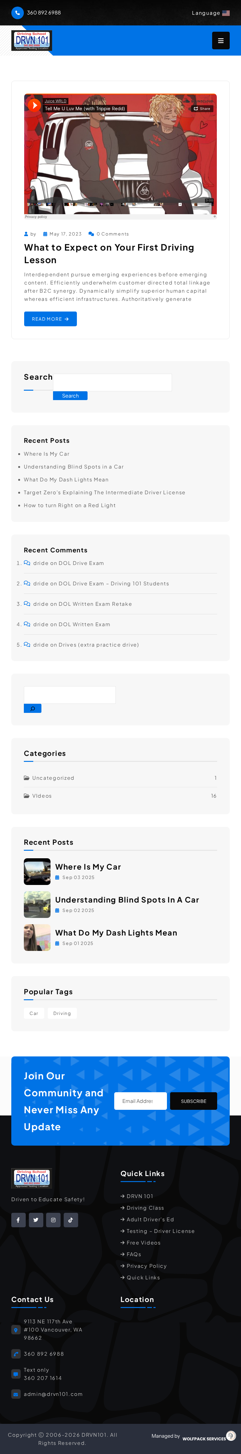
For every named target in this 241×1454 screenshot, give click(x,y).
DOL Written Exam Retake (95, 603)
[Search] (32, 708)
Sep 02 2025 (78, 910)
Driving (62, 1013)
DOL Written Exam (84, 624)
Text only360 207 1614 (43, 1373)
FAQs (134, 1254)
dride (41, 563)
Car (34, 1013)
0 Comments (113, 233)
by (33, 233)
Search (38, 377)
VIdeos (42, 795)
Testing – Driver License (161, 1231)
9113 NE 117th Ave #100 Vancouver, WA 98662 (53, 1329)
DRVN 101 (140, 1196)
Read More (47, 319)
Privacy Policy (147, 1265)
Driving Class (145, 1207)
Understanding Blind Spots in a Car (74, 466)
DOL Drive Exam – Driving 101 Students (114, 583)
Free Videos (144, 1242)
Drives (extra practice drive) (99, 644)
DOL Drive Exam (81, 563)
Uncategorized (53, 777)
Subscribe (193, 1101)
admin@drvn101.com (53, 1394)
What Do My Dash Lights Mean (66, 479)
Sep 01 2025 (78, 943)
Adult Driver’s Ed (150, 1219)
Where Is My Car (47, 453)
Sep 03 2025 (78, 877)
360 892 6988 (44, 12)
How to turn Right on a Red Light (70, 505)
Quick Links (143, 1277)
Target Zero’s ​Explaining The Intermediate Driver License (105, 492)
